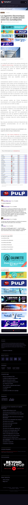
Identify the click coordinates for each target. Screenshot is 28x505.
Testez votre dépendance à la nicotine (11, 433)
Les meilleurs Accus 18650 (7, 249)
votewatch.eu (16, 151)
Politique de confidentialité (22, 490)
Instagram (7, 359)
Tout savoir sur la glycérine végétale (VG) (11, 428)
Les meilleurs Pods (5, 238)
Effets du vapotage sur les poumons (10, 381)
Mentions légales (15, 487)
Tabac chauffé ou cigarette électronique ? (12, 385)
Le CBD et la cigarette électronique (10, 378)
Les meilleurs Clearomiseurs (7, 246)
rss (19, 359)
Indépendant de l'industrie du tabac (4, 399)
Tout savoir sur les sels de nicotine (10, 423)
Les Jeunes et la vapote (8, 383)
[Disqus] (14, 215)
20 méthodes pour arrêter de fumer (10, 431)
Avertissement (21, 487)
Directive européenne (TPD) (9, 376)
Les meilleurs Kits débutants (7, 240)
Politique (11, 8)
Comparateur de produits (8, 443)
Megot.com (5, 481)
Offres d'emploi (6, 479)
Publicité (17, 488)
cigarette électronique (7, 65)
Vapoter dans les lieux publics (9, 380)
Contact (8, 5)
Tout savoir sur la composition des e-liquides (12, 419)
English (13, 5)
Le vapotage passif (7, 387)
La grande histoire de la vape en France (11, 435)
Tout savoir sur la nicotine (8, 421)
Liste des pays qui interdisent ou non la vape (12, 412)
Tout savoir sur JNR (7, 426)
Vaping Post (7, 8)
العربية (16, 5)
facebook (3, 359)
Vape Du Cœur (11, 399)
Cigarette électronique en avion (9, 410)
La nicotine (5, 388)
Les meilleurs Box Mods (6, 242)
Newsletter (4, 5)
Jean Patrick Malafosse (13, 134)
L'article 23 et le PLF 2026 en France (10, 437)
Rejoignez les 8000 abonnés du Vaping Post (9, 451)
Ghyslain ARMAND (7, 22)
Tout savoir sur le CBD (7, 424)
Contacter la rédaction (7, 350)
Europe (8, 12)
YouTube (15, 359)
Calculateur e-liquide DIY (8, 441)
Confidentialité (12, 488)
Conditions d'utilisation (7, 487)
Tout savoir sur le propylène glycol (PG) (11, 430)
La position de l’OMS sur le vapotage (10, 390)
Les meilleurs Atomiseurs (6, 244)
